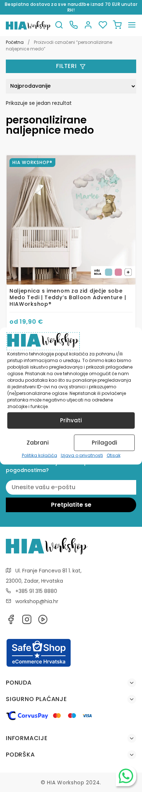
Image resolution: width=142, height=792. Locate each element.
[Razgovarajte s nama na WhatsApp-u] (126, 776)
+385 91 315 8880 (36, 591)
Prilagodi (104, 442)
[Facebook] (11, 621)
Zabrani (38, 442)
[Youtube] (43, 621)
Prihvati (71, 420)
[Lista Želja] (102, 25)
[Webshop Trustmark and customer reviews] (38, 665)
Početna (15, 42)
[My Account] (88, 25)
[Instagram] (27, 621)
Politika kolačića (39, 455)
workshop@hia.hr (36, 601)
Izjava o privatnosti (82, 455)
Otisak (114, 455)
